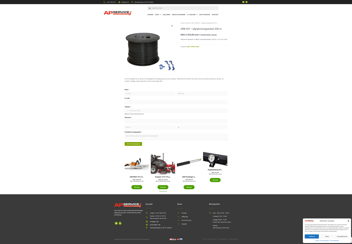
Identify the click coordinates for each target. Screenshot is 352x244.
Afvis (327, 236)
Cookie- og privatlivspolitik (322, 240)
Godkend (312, 236)
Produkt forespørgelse (133, 132)
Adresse (128, 117)
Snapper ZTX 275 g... (163, 177)
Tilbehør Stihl (195, 46)
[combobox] (127, 111)
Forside (183, 23)
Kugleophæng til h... (215, 170)
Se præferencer (342, 236)
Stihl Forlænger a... (189, 177)
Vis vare (137, 187)
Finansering (163, 191)
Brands (188, 23)
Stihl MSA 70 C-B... (137, 177)
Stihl (192, 23)
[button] (348, 221)
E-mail (127, 98)
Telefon (128, 107)
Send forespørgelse (133, 144)
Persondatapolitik (334, 240)
